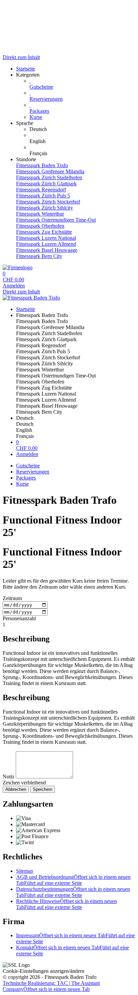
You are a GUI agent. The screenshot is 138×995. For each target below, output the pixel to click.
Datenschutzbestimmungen (73, 892)
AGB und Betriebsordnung (73, 880)
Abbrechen (15, 789)
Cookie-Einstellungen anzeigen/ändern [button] (43, 971)
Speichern (42, 789)
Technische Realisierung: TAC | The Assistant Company (51, 986)
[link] (82, 129)
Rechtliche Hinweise (66, 904)
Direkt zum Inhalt (21, 57)
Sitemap (24, 871)
